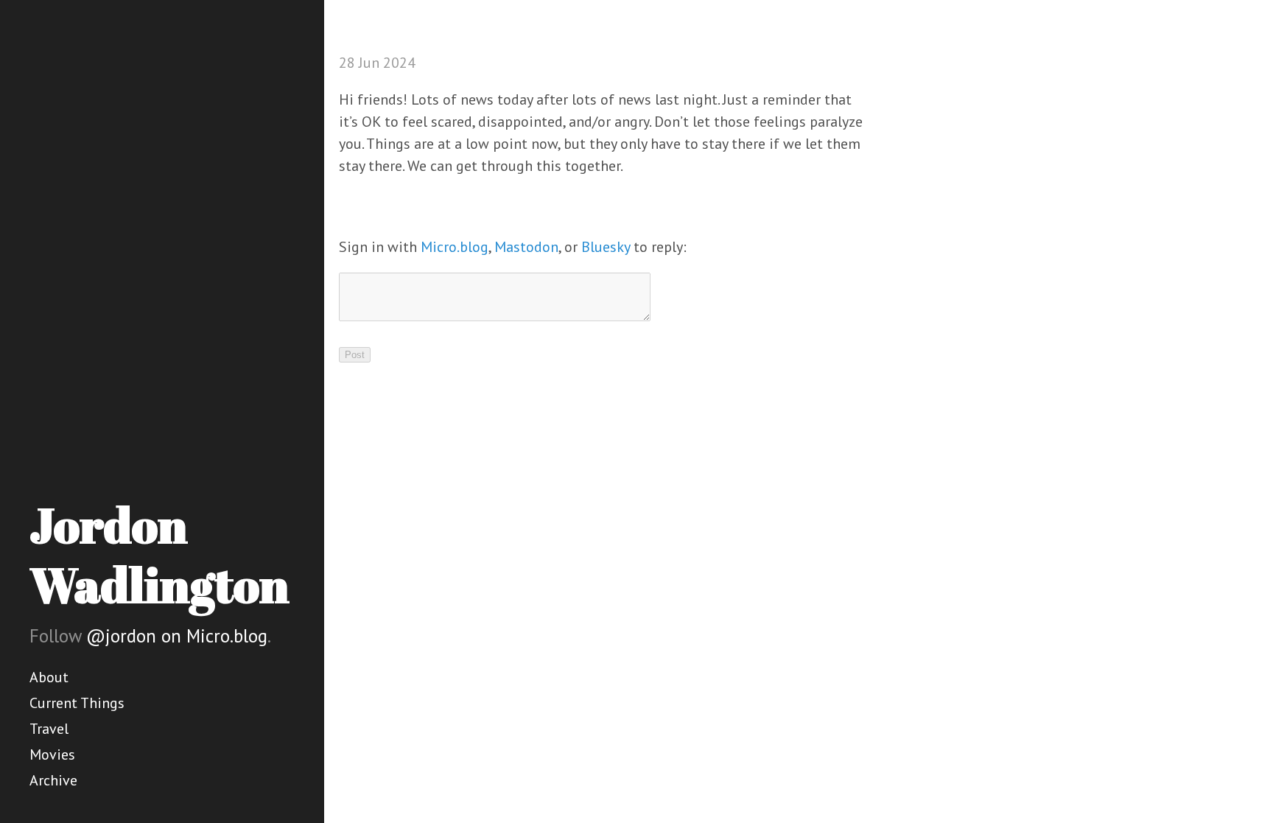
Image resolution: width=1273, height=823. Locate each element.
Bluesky (605, 246)
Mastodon (526, 246)
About (49, 677)
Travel (49, 728)
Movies (52, 754)
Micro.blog (454, 246)
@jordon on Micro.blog (176, 636)
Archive (53, 780)
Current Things (77, 702)
